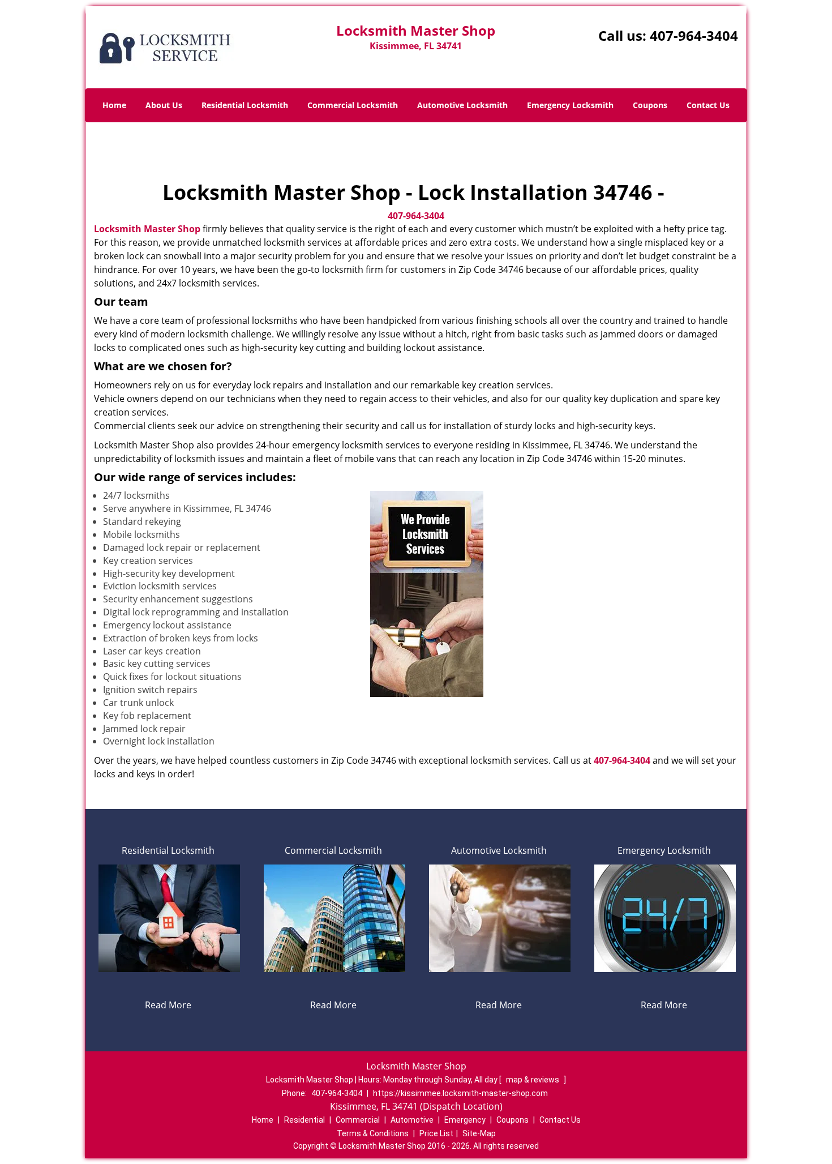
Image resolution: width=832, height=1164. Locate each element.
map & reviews (533, 1079)
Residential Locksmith (244, 105)
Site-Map (479, 1133)
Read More (168, 1005)
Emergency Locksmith (570, 105)
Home (114, 105)
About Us (163, 105)
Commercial (358, 1119)
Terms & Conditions (373, 1133)
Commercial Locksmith (352, 105)
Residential (304, 1119)
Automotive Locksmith (462, 105)
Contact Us (708, 105)
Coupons (650, 105)
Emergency (465, 1119)
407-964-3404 (694, 35)
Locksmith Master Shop (147, 228)
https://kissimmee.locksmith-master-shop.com (460, 1093)
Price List (436, 1133)
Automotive (412, 1119)
